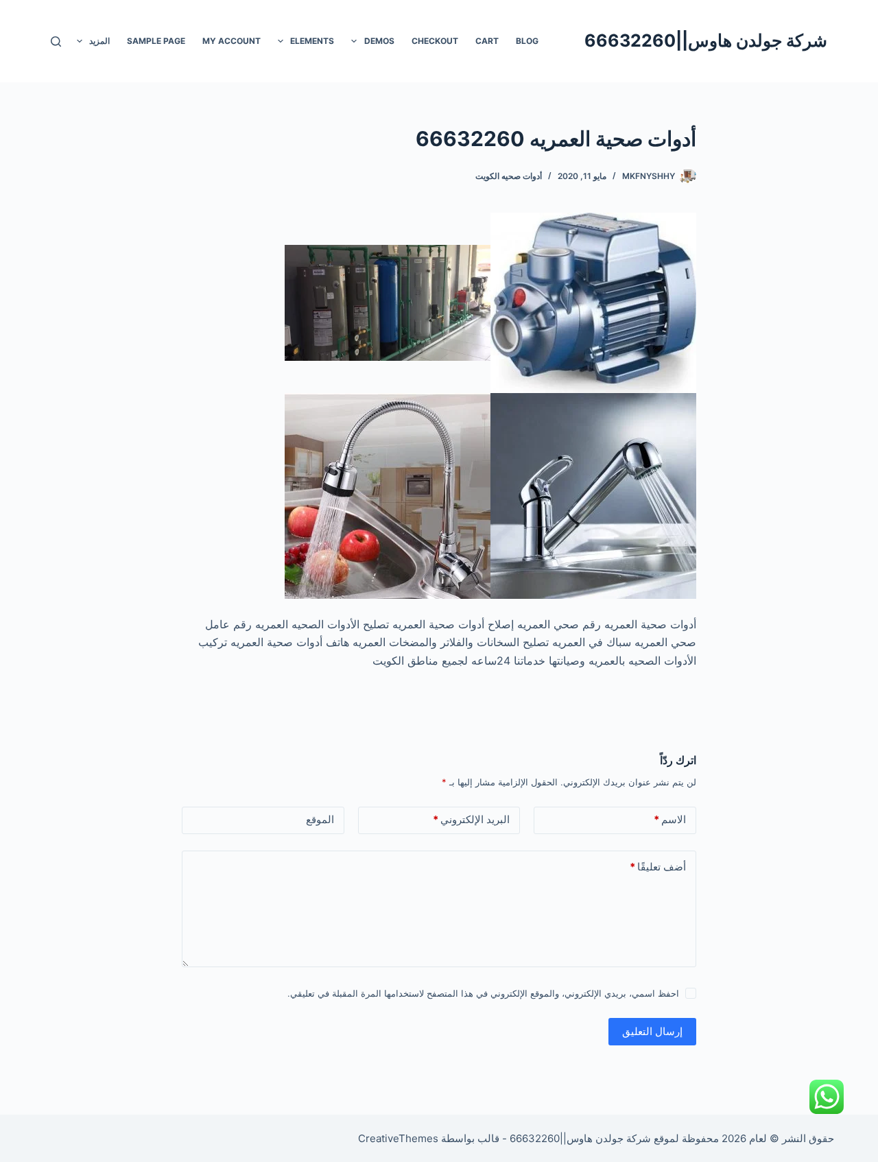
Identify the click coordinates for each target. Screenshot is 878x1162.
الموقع (320, 819)
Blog (527, 41)
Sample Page (156, 41)
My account (231, 41)
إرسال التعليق (652, 1031)
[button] (354, 41)
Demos (379, 41)
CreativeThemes (398, 1138)
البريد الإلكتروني (471, 819)
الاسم (670, 819)
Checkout (435, 41)
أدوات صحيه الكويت (508, 176)
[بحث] (56, 41)
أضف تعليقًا (658, 866)
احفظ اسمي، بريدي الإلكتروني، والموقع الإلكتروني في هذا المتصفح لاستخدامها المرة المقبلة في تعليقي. (483, 993)
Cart (487, 41)
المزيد (99, 41)
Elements (312, 41)
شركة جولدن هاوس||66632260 (705, 40)
